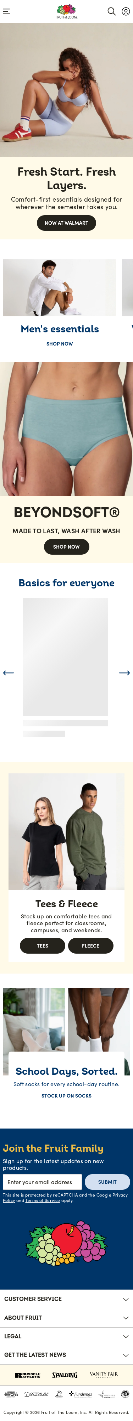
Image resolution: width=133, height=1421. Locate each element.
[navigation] (126, 11)
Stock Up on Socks (66, 1096)
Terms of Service (42, 1200)
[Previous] (8, 673)
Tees (42, 946)
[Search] (111, 11)
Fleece (90, 946)
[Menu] (6, 11)
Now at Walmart (66, 223)
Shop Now (59, 344)
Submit (107, 1182)
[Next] (124, 673)
